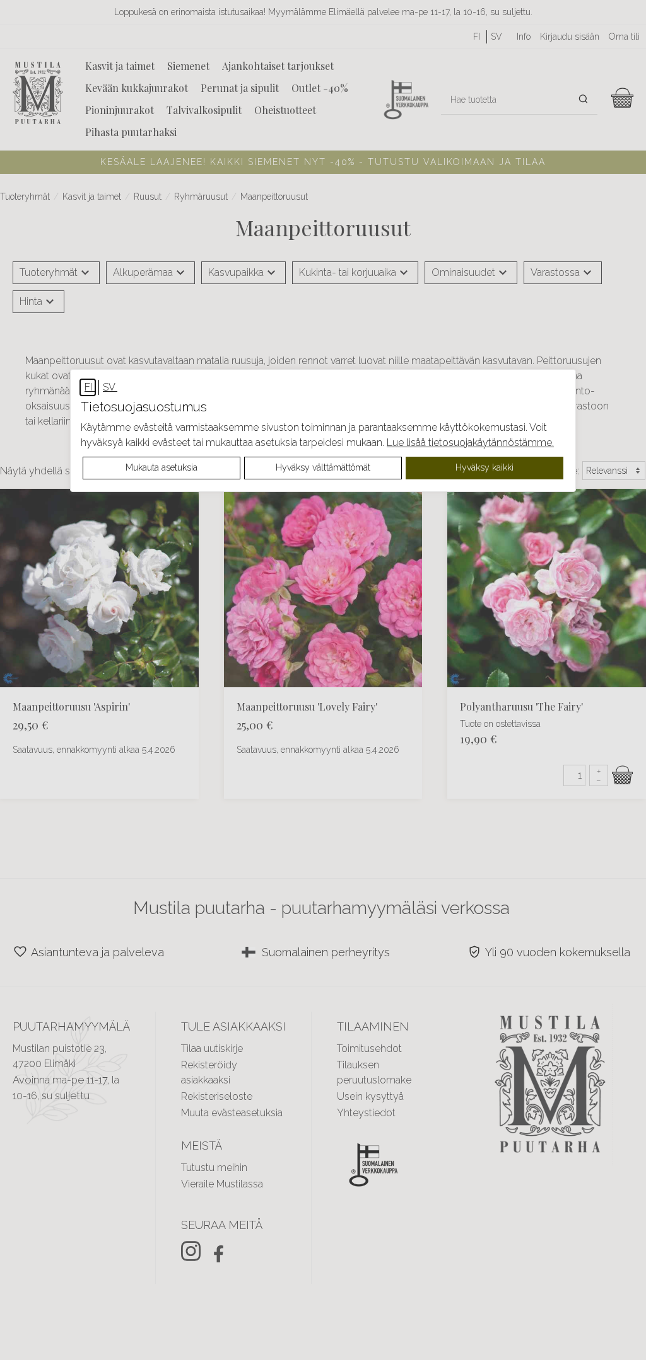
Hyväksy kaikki (484, 467)
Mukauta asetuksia (161, 467)
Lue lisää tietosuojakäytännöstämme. (470, 443)
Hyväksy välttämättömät (323, 467)
